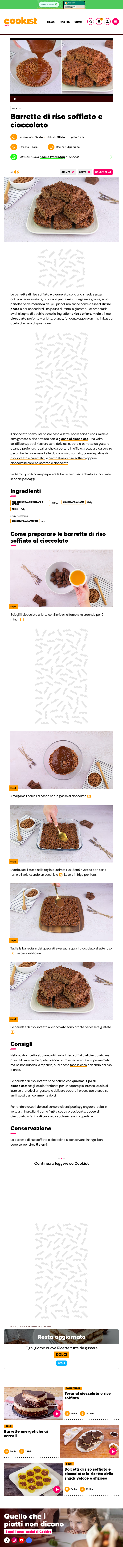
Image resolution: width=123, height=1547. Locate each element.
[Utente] (107, 21)
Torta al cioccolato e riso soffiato (88, 1395)
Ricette (65, 21)
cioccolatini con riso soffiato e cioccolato (39, 463)
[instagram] (14, 1540)
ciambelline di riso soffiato (67, 458)
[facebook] (29, 1540)
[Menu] (115, 21)
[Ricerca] (90, 21)
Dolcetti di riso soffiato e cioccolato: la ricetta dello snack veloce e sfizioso (89, 1474)
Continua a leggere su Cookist (61, 1163)
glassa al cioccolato (73, 439)
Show (78, 21)
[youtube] (22, 1540)
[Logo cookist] (20, 21)
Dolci (13, 1326)
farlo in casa (78, 1065)
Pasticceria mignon (30, 1326)
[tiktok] (7, 1540)
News (51, 21)
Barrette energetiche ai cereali (26, 1433)
